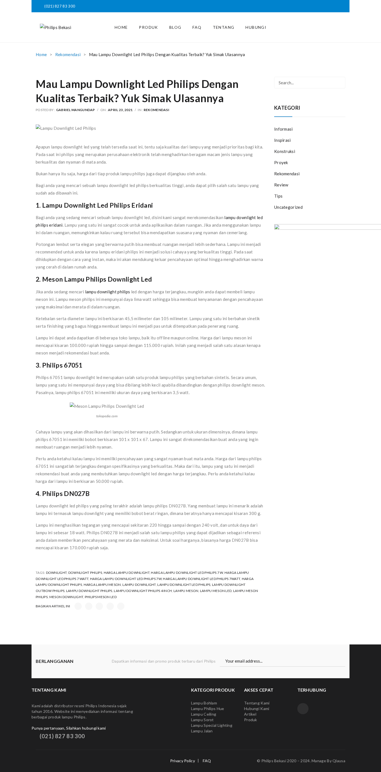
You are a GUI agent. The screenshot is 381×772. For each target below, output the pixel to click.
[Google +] (110, 606)
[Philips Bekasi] (55, 27)
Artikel (250, 714)
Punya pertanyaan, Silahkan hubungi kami (69, 728)
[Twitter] (88, 606)
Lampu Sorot (202, 719)
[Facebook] (78, 606)
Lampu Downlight (139, 584)
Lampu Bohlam (204, 703)
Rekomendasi (68, 54)
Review (281, 184)
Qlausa (338, 760)
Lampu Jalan (202, 730)
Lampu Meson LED (216, 591)
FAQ (207, 760)
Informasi (283, 128)
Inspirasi (282, 140)
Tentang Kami (257, 703)
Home (41, 54)
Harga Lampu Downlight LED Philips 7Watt (201, 579)
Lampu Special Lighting (212, 725)
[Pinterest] (99, 606)
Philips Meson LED (101, 597)
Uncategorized (288, 207)
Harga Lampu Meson (102, 584)
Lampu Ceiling (203, 714)
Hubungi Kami (256, 708)
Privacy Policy (182, 760)
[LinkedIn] (120, 606)
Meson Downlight (66, 597)
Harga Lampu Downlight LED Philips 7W (125, 579)
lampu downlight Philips (89, 591)
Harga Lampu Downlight (126, 572)
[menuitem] (121, 27)
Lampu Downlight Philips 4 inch (143, 591)
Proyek (281, 162)
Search (339, 82)
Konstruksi (284, 151)
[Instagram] (302, 708)
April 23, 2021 (120, 110)
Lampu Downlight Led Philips (183, 584)
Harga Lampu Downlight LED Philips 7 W (187, 572)
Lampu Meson (185, 591)
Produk (251, 719)
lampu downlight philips (107, 291)
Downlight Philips (85, 572)
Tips (278, 195)
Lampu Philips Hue (207, 708)
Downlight (56, 572)
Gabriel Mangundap (75, 110)
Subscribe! (342, 661)
